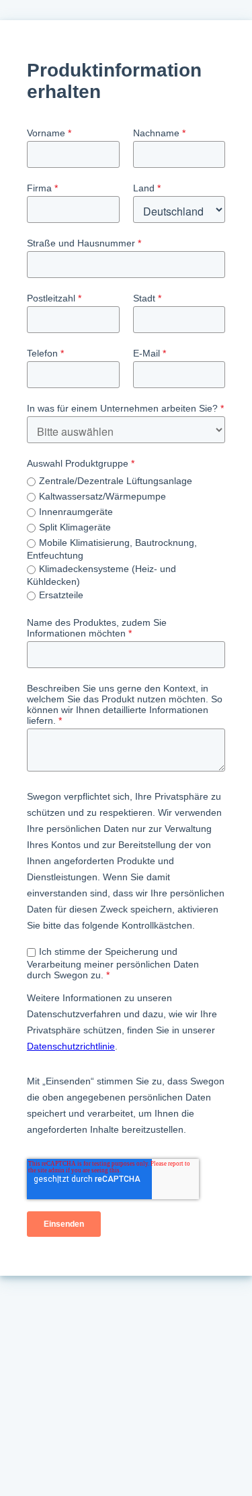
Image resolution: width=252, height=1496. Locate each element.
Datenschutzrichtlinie (71, 1046)
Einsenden (64, 1224)
